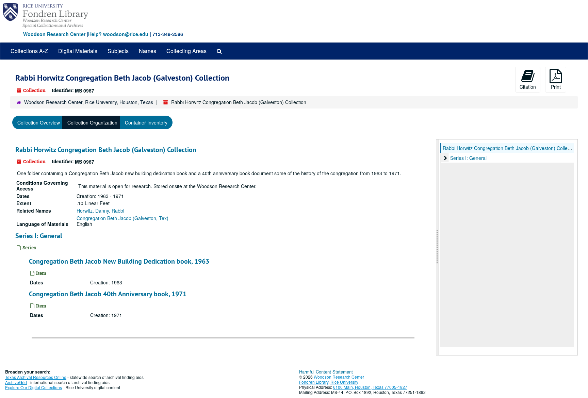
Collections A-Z (29, 51)
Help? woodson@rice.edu (118, 34)
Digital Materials (77, 51)
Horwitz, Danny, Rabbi (100, 210)
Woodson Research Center (54, 34)
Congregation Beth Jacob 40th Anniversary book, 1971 (107, 293)
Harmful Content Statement (326, 371)
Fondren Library (313, 382)
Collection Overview (38, 122)
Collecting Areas (186, 51)
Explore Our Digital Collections (33, 387)
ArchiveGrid (16, 382)
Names (147, 51)
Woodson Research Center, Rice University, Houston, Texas (88, 102)
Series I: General (38, 235)
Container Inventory (146, 122)
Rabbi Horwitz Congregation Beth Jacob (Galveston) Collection (105, 149)
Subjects (118, 51)
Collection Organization (92, 122)
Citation (528, 86)
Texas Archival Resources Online (35, 377)
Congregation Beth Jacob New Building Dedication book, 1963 (119, 261)
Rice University (344, 382)
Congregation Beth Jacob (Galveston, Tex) (122, 218)
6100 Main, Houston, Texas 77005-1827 (370, 387)
